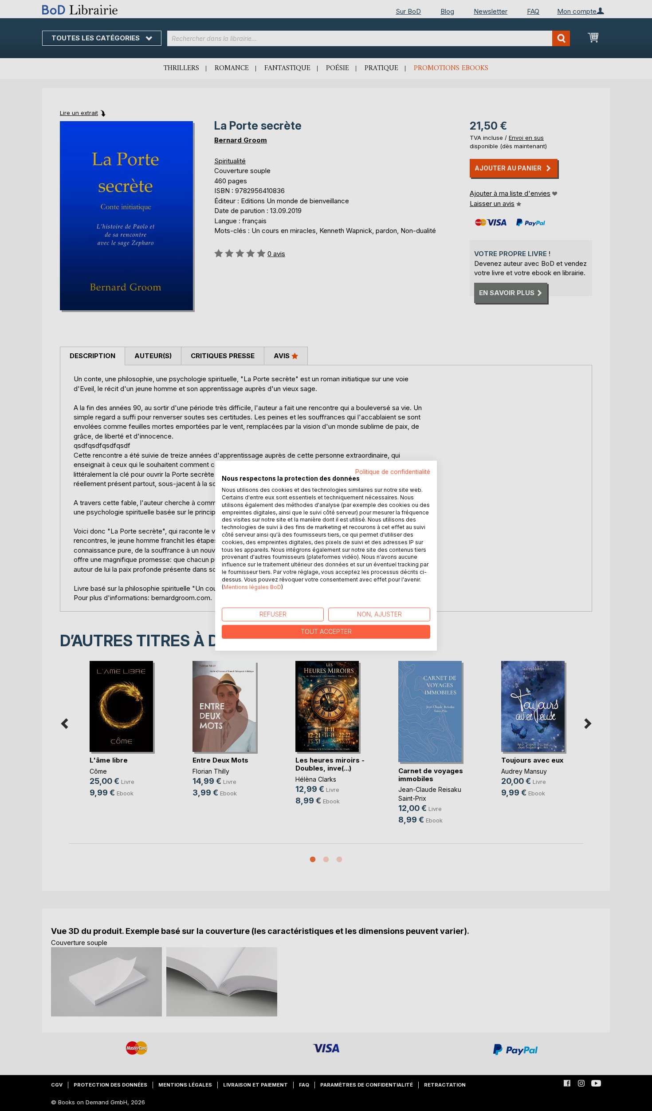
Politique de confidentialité (392, 471)
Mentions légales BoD (252, 586)
